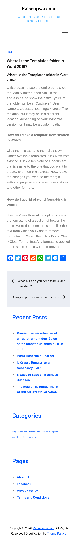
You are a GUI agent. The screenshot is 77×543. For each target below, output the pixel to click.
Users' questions (29, 437)
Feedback (24, 484)
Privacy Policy (27, 490)
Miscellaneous (43, 432)
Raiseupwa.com (38, 8)
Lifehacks (32, 432)
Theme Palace (56, 533)
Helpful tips (22, 432)
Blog (9, 51)
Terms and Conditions (33, 497)
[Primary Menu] (65, 30)
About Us (23, 477)
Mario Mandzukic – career (35, 356)
